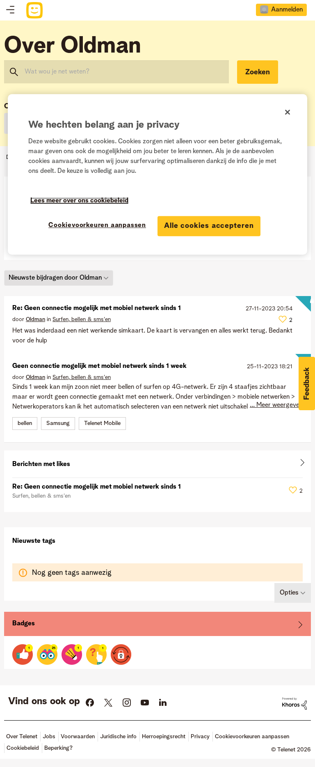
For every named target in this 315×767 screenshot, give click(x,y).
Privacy (200, 736)
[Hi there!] (47, 654)
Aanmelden (287, 10)
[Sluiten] (287, 112)
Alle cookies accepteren (209, 226)
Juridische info (118, 736)
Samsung (58, 423)
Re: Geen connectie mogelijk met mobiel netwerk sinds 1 (96, 308)
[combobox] (116, 71)
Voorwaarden (78, 736)
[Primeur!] (22, 654)
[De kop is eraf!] (72, 654)
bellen (25, 423)
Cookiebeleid (23, 748)
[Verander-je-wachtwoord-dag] (121, 654)
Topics (10, 10)
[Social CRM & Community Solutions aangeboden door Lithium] (294, 703)
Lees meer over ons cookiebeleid (79, 200)
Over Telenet (21, 736)
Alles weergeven (157, 464)
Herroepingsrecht (163, 736)
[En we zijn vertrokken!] (96, 654)
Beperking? (58, 748)
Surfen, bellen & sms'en (81, 319)
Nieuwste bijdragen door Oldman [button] (55, 278)
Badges (23, 623)
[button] (307, 383)
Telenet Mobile (102, 423)
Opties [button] (289, 593)
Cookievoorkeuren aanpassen (97, 225)
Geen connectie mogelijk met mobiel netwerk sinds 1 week (99, 366)
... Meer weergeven (276, 405)
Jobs (49, 736)
